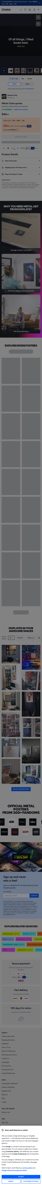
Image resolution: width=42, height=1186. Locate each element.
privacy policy (27, 1168)
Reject (11, 1181)
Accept (21, 1177)
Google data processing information (14, 1170)
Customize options (31, 1181)
